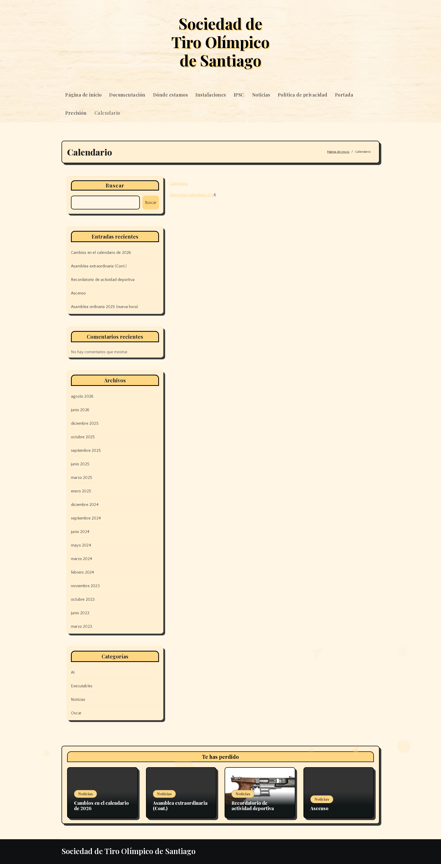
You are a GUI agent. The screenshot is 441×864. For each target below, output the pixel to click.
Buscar (115, 185)
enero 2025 (81, 491)
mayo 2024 (81, 545)
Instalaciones (210, 95)
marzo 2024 (81, 559)
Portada (344, 95)
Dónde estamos (170, 95)
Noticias (261, 95)
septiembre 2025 (86, 450)
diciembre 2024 (85, 504)
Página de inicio (83, 95)
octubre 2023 (83, 599)
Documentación (127, 95)
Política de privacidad (302, 95)
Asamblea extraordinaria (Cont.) (99, 266)
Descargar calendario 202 (191, 195)
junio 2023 (80, 613)
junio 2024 (80, 531)
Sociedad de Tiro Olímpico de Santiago (220, 41)
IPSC (239, 95)
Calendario (107, 113)
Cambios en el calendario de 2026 (101, 252)
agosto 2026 (82, 396)
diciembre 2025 (85, 423)
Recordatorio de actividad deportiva (102, 279)
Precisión (76, 113)
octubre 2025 (83, 437)
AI (73, 672)
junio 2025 (80, 464)
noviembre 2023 (85, 586)
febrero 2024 (82, 572)
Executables (81, 686)
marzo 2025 (81, 477)
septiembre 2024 (86, 518)
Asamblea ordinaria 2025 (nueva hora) (104, 306)
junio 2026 (80, 410)
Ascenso (78, 293)
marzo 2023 (81, 626)
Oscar (76, 713)
